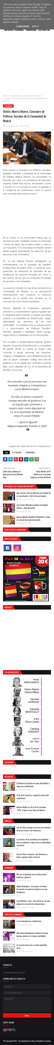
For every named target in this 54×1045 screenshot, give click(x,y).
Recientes (8, 776)
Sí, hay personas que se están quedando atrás (31, 946)
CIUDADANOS (15, 96)
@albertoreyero (30, 389)
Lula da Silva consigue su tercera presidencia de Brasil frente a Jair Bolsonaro (33, 829)
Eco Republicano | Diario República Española (34, 1041)
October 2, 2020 (37, 426)
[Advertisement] (27, 64)
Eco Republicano (12, 126)
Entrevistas (44, 30)
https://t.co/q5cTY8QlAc (27, 416)
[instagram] (17, 548)
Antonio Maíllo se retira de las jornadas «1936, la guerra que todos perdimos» (31, 809)
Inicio (5, 96)
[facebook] (7, 548)
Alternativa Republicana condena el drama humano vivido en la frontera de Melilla (32, 934)
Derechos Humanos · (15, 30)
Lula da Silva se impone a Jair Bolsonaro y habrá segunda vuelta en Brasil (32, 856)
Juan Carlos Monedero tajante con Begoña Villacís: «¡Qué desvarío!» (32, 506)
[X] (27, 548)
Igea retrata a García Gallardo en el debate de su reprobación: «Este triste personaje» (33, 494)
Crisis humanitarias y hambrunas (28, 921)
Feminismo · (32, 30)
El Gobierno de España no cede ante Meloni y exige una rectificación (33, 785)
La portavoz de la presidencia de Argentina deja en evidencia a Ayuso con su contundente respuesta (33, 842)
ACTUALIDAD (16, 452)
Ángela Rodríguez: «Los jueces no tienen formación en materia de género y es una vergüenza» (31, 889)
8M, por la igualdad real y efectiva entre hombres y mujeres (31, 876)
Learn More (22, 26)
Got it (35, 26)
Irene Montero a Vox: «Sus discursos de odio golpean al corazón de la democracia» (33, 902)
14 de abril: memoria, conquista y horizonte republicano (32, 797)
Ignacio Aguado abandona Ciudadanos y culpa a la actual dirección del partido (33, 518)
